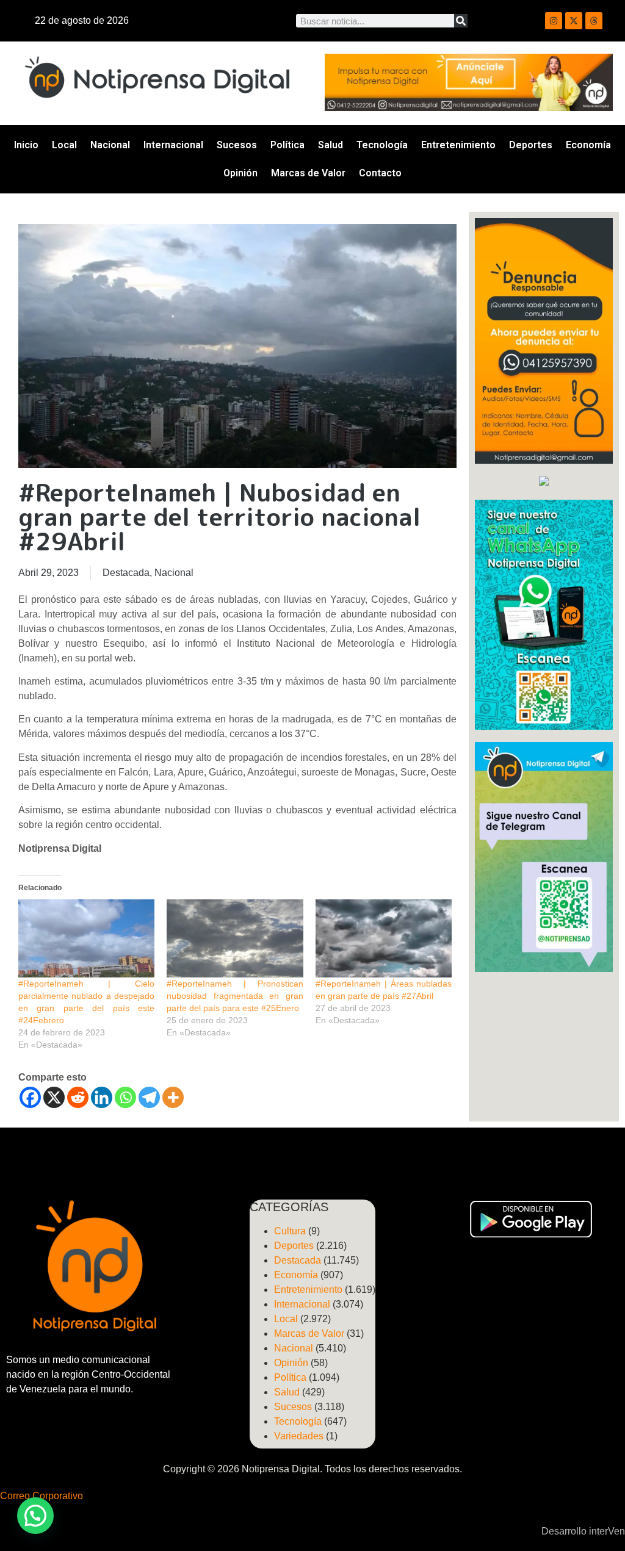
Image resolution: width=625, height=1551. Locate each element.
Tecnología (382, 145)
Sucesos (237, 145)
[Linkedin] (101, 1097)
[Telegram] (149, 1097)
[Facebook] (30, 1097)
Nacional (110, 145)
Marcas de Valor (308, 173)
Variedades (298, 1436)
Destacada (126, 572)
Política (287, 145)
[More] (173, 1097)
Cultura (290, 1231)
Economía (588, 145)
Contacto (380, 173)
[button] (35, 1515)
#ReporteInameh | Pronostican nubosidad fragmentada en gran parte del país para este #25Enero (235, 996)
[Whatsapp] (125, 1097)
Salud (330, 145)
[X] (54, 1097)
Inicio (26, 145)
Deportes (530, 145)
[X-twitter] (573, 20)
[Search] (461, 20)
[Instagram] (553, 20)
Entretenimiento (458, 145)
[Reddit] (78, 1097)
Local (64, 145)
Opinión (240, 173)
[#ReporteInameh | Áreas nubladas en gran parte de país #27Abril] (384, 938)
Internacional (173, 145)
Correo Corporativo (41, 1496)
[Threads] (593, 20)
